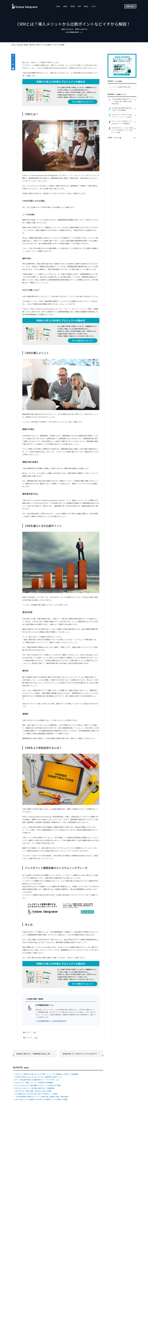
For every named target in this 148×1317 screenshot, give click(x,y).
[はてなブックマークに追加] (13, 64)
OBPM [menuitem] (72, 6)
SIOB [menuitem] (58, 6)
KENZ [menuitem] (86, 6)
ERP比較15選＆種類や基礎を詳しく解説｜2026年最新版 (122, 109)
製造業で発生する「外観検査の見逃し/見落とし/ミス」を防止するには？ (36, 1053)
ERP (27, 45)
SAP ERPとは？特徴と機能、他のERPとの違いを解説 (33, 1091)
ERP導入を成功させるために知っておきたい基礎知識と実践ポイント (38, 1077)
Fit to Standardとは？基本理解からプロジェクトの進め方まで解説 (38, 1085)
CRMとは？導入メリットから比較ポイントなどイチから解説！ (48, 45)
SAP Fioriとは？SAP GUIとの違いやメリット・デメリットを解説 (122, 116)
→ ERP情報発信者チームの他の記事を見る (51, 1021)
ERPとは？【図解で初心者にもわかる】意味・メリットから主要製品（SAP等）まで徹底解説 (46, 1074)
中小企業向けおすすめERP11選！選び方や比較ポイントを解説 (36, 1094)
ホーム (15, 45)
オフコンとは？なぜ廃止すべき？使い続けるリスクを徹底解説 (122, 122)
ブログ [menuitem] (93, 6)
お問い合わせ (130, 6)
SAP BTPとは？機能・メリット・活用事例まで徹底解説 (34, 1082)
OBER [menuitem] (65, 6)
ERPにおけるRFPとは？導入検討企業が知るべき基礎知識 (34, 1088)
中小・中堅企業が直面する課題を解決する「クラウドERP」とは (37, 1080)
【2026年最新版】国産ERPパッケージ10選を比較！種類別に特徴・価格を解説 (41, 1097)
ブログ (21, 45)
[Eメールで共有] (13, 68)
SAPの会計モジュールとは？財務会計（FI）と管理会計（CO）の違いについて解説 (123, 130)
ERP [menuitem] (79, 6)
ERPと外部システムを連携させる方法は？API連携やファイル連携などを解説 (41, 1099)
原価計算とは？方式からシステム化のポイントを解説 (83, 1053)
